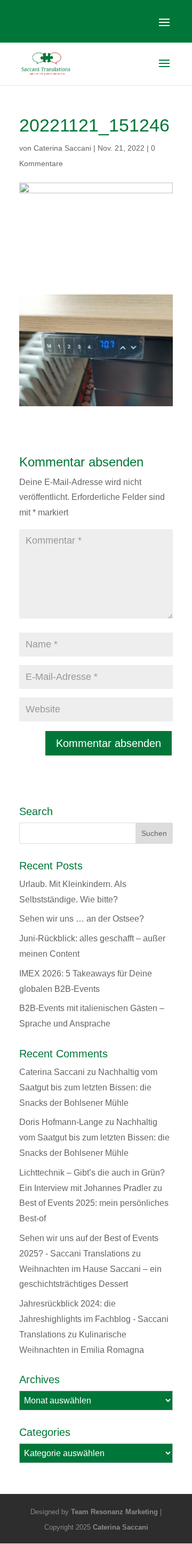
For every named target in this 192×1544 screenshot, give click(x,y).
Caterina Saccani (62, 148)
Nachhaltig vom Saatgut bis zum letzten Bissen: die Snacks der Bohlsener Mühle (88, 1087)
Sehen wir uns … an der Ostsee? (81, 918)
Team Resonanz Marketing (114, 1512)
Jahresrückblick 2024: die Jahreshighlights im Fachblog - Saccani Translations (94, 1319)
